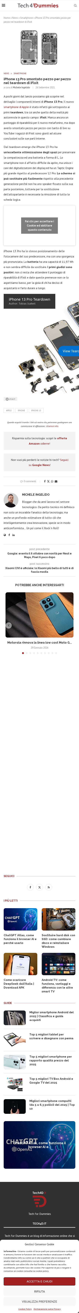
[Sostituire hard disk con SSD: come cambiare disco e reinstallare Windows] (58, 919)
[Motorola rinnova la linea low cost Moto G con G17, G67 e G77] (39, 615)
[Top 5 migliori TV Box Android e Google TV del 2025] (15, 1084)
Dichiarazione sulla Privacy (47, 1309)
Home (7, 17)
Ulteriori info (52, 426)
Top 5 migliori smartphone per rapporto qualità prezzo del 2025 (50, 1060)
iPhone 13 (36, 410)
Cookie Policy (25, 1309)
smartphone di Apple (16, 107)
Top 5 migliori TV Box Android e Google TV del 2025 (51, 1080)
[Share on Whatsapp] (52, 481)
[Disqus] (39, 711)
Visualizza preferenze (39, 1301)
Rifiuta (39, 1291)
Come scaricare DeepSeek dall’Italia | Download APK (19, 983)
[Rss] (48, 887)
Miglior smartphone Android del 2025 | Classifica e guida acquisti (51, 1016)
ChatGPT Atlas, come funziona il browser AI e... (39, 1145)
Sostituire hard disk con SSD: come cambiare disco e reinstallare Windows (58, 941)
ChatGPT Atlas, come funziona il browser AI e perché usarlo (20, 939)
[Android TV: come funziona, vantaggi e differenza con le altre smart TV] (58, 964)
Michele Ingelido (21, 87)
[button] (9, 625)
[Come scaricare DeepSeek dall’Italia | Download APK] (20, 964)
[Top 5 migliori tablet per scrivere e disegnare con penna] (15, 1040)
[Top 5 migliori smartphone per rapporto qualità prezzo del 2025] (15, 1062)
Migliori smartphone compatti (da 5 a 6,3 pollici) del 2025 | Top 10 (52, 1104)
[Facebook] (30, 887)
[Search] (75, 5)
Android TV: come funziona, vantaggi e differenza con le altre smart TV (57, 985)
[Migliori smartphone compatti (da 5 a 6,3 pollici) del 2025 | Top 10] (15, 1106)
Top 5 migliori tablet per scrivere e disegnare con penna (51, 1036)
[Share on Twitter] (48, 481)
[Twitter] (39, 887)
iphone (21, 410)
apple (9, 410)
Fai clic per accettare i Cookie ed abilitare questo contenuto (39, 225)
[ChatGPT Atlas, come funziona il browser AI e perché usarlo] (20, 919)
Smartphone (26, 17)
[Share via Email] (56, 481)
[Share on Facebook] (45, 481)
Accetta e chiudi (39, 1281)
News (15, 17)
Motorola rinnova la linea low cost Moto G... (39, 642)
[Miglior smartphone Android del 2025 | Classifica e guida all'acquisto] (15, 1018)
